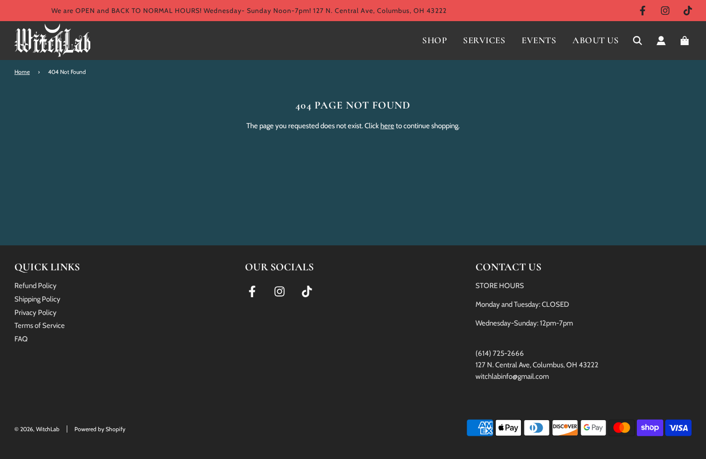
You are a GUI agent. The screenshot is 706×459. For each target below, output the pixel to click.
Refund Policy (35, 285)
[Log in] (661, 40)
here (387, 125)
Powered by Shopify (99, 429)
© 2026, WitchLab (37, 429)
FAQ (21, 339)
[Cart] (686, 40)
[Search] (637, 40)
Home (22, 71)
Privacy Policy (35, 312)
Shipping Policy (37, 299)
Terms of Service (39, 325)
